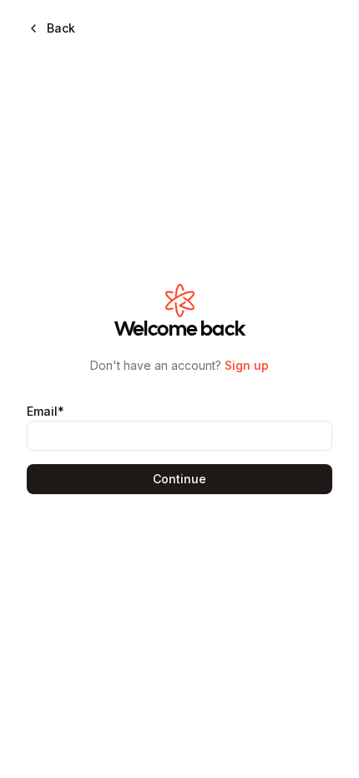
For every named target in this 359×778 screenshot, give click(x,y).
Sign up (247, 365)
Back (61, 28)
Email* (45, 411)
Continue (179, 479)
